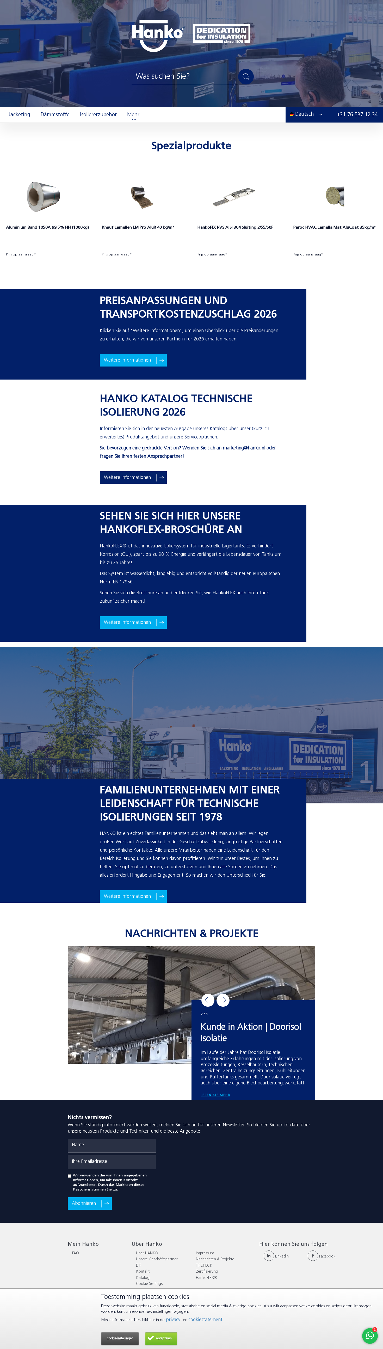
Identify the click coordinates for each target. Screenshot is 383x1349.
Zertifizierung (207, 1272)
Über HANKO (147, 1253)
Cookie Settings (149, 1284)
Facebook (326, 1257)
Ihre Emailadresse (89, 1161)
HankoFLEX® (206, 1278)
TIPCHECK (204, 1266)
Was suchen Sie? (163, 77)
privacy (172, 1320)
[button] (207, 1000)
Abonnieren (84, 1203)
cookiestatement (205, 1320)
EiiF (138, 1266)
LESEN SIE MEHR (215, 1076)
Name (78, 1145)
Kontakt (143, 1272)
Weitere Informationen (127, 360)
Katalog (143, 1278)
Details (16, 264)
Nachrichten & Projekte (215, 1259)
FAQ (75, 1253)
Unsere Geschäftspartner (157, 1259)
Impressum (205, 1253)
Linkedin (281, 1257)
